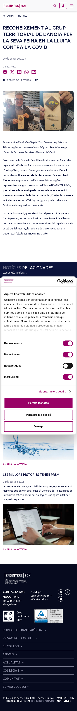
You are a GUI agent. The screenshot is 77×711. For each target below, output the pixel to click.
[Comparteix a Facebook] (5, 72)
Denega (38, 426)
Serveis (8, 654)
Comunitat (11, 678)
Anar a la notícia (15, 464)
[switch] (68, 354)
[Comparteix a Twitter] (12, 72)
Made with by (65, 699)
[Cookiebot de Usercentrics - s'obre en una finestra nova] (57, 281)
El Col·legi (11, 646)
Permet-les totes (38, 402)
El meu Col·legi (14, 686)
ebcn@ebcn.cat (10, 604)
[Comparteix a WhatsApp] (26, 72)
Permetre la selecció (38, 414)
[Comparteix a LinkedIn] (19, 72)
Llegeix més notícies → (15, 273)
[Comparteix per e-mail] (34, 72)
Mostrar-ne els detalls (52, 391)
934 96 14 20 (13, 601)
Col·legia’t (11, 670)
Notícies (22, 16)
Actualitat (8, 16)
